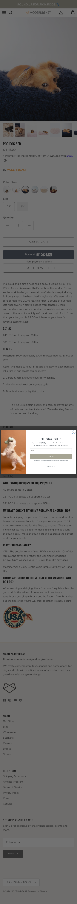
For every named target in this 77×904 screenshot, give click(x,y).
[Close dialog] (73, 432)
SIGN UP (51, 456)
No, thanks (51, 466)
